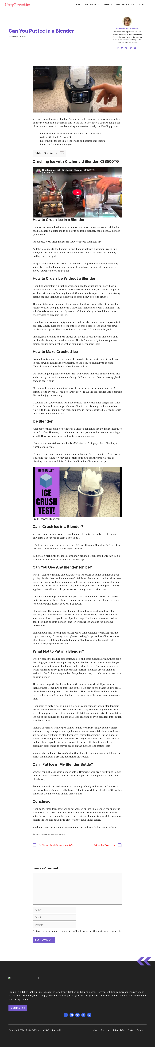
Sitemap (140, 1030)
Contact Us (18, 1008)
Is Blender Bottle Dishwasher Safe (56, 845)
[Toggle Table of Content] (60, 153)
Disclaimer (106, 1030)
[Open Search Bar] (148, 4)
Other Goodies (124, 5)
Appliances (90, 5)
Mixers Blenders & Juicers (53, 834)
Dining (106, 5)
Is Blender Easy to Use (105, 845)
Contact (131, 1030)
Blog (141, 5)
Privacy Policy (119, 1030)
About (96, 1030)
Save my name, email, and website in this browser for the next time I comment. (78, 931)
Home (78, 5)
